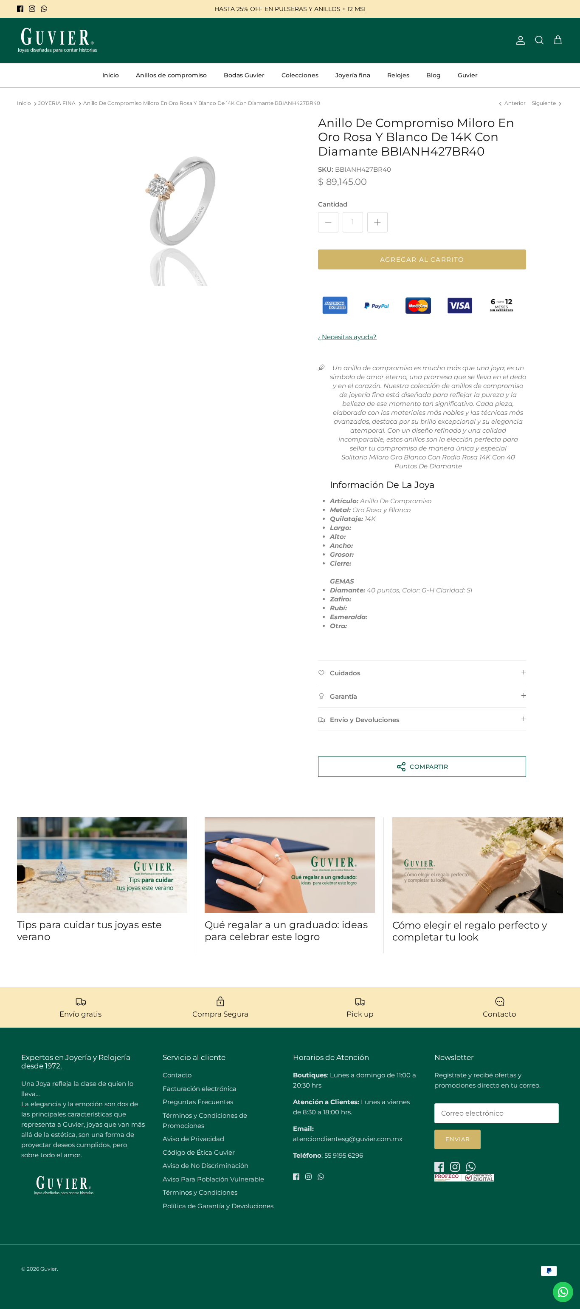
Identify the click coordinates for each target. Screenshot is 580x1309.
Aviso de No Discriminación (205, 1166)
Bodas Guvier (244, 75)
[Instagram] (32, 9)
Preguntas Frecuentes (198, 1102)
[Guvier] (57, 40)
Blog (433, 75)
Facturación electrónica (200, 1089)
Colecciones (300, 75)
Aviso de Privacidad (193, 1139)
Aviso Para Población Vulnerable (213, 1179)
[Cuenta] (519, 40)
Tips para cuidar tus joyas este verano (89, 931)
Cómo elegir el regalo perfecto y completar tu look (469, 931)
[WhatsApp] (44, 9)
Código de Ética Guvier (199, 1152)
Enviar (457, 1139)
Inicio (110, 75)
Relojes (398, 75)
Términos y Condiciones (200, 1192)
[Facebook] (20, 9)
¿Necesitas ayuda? (347, 337)
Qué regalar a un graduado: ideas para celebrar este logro (286, 931)
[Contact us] (563, 1292)
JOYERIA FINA (57, 103)
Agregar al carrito (422, 259)
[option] (177, 201)
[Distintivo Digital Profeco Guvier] (464, 1179)
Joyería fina (352, 75)
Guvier (468, 75)
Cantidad (332, 204)
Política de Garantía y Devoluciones (218, 1206)
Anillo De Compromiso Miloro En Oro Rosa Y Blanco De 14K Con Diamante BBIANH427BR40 (201, 103)
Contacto (177, 1075)
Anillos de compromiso (171, 75)
